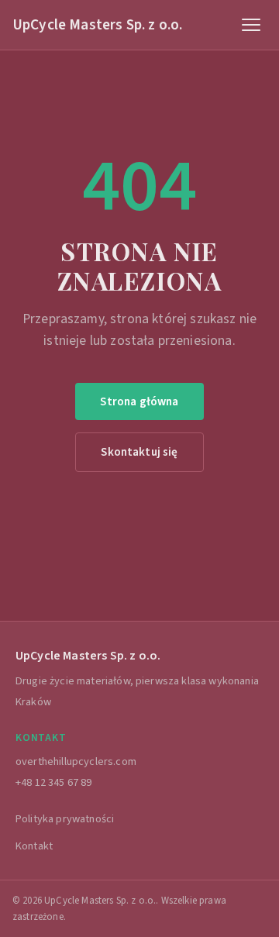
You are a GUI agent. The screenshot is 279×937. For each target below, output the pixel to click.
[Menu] (251, 25)
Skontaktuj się (139, 451)
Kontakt (34, 846)
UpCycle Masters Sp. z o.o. (97, 25)
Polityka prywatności (65, 819)
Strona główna (139, 401)
